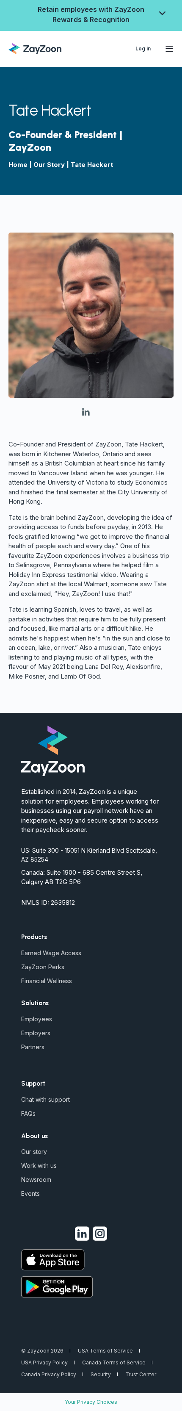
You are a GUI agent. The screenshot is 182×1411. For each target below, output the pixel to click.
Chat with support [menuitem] (45, 1099)
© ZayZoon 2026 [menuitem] (42, 1350)
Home (18, 165)
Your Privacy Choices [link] (91, 1402)
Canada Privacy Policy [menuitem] (48, 1374)
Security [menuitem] (101, 1374)
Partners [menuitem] (32, 1047)
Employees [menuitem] (36, 1019)
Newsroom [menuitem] (36, 1179)
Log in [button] (143, 48)
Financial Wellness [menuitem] (46, 980)
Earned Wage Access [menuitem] (51, 952)
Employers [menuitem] (35, 1033)
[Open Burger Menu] (169, 49)
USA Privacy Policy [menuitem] (44, 1362)
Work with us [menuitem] (39, 1165)
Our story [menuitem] (34, 1151)
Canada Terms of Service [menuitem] (114, 1362)
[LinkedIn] (91, 413)
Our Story (49, 165)
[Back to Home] (34, 48)
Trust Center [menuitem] (140, 1374)
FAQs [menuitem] (28, 1113)
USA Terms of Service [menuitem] (105, 1350)
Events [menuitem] (30, 1193)
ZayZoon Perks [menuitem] (42, 966)
